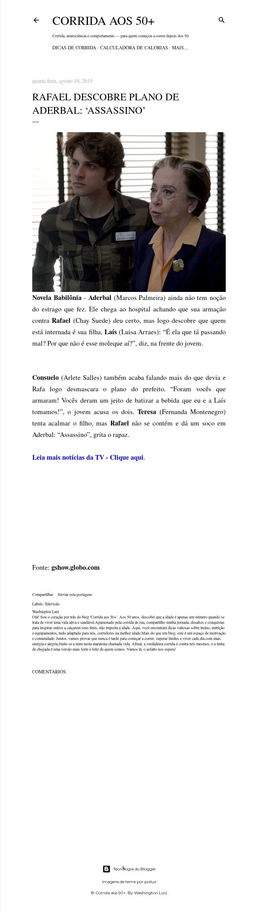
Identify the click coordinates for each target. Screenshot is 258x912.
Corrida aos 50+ (103, 20)
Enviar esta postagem (75, 594)
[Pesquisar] (222, 19)
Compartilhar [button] (42, 594)
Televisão (52, 603)
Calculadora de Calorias (134, 47)
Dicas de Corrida (74, 47)
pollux (150, 881)
